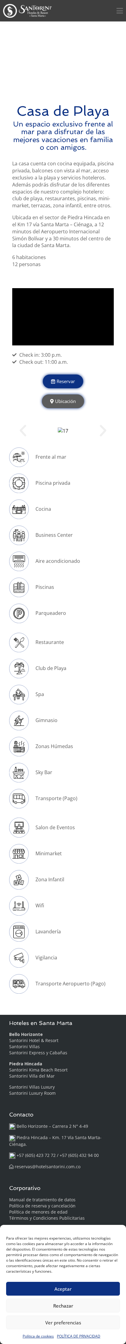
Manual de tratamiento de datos (42, 1200)
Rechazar (63, 1306)
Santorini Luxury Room (32, 1093)
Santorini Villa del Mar (32, 1076)
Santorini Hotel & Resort (33, 1040)
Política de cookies (38, 1336)
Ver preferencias (63, 1323)
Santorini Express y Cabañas (38, 1053)
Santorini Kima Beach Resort (38, 1070)
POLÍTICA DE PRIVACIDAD (78, 1336)
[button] (23, 431)
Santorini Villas (24, 1046)
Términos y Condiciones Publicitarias (47, 1218)
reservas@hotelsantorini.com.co (47, 1166)
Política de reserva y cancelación (42, 1206)
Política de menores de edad (38, 1212)
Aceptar (63, 1289)
